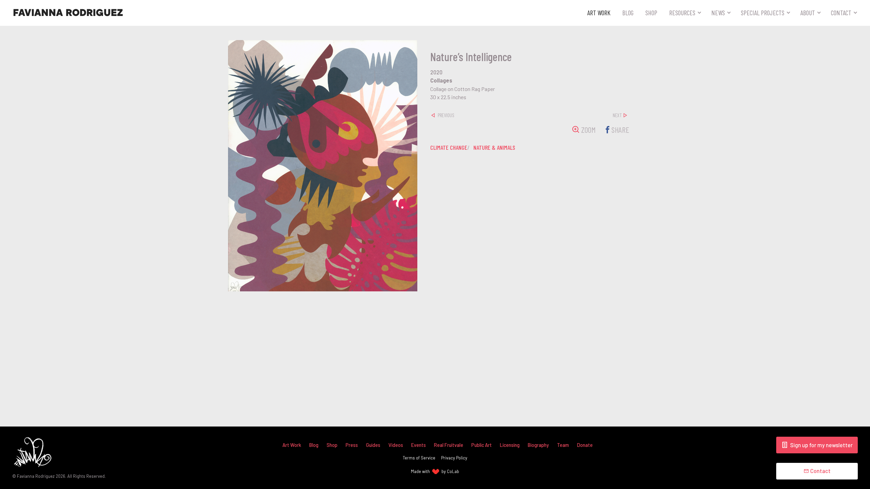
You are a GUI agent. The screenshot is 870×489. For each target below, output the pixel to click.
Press (352, 445)
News (718, 12)
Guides (373, 445)
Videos (395, 445)
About (807, 12)
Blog (627, 12)
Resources (682, 12)
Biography (538, 445)
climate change (448, 147)
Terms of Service (419, 457)
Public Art (481, 445)
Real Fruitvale (448, 445)
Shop (651, 12)
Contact (841, 12)
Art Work (598, 12)
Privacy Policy (454, 457)
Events (418, 445)
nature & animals (494, 147)
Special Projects (762, 12)
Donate (585, 445)
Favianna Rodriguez (68, 12)
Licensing (510, 445)
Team (563, 445)
